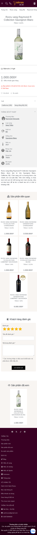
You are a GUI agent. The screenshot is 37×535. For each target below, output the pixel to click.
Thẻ (2, 101)
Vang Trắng (9, 125)
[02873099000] (10, 3)
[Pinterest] (25, 432)
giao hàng (15, 80)
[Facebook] (12, 432)
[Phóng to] (18, 44)
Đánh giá (5, 325)
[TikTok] (20, 432)
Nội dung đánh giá (8, 343)
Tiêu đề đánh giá (8, 334)
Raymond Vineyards (12, 119)
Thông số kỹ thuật (8, 112)
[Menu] (2, 3)
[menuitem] (7, 105)
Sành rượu (16, 530)
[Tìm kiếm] (6, 3)
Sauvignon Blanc (11, 138)
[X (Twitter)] (16, 432)
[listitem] (18, 44)
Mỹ (7, 132)
